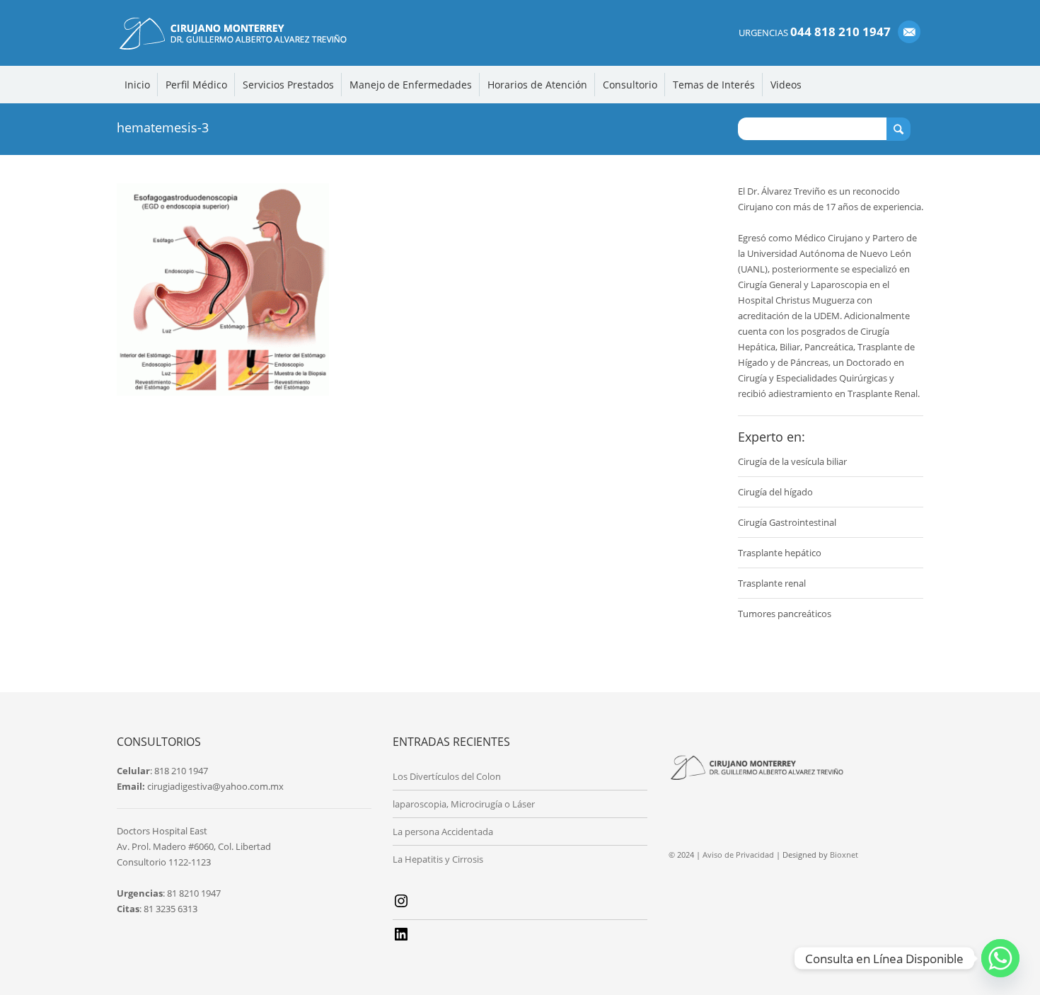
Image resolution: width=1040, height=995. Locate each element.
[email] (909, 32)
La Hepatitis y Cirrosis (438, 859)
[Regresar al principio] (999, 961)
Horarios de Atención (537, 84)
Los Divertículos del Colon (447, 776)
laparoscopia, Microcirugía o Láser (464, 804)
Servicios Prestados (288, 84)
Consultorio (630, 84)
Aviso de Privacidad (738, 854)
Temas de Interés (714, 84)
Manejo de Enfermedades (410, 84)
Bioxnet (844, 854)
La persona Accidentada (443, 831)
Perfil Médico (196, 84)
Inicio (137, 84)
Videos (786, 84)
